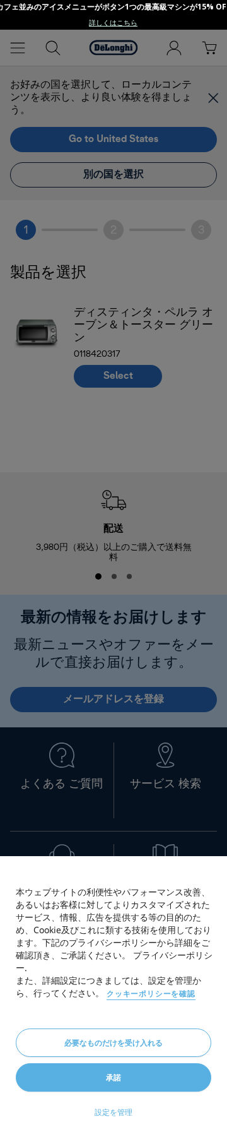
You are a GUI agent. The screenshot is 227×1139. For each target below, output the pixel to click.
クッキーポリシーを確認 (151, 993)
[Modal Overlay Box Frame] (113, 15)
